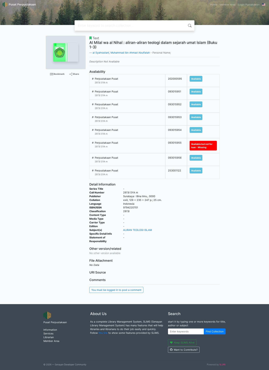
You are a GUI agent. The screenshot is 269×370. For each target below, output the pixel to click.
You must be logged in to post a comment (116, 289)
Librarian (48, 337)
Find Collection (215, 331)
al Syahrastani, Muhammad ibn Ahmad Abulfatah (121, 52)
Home (213, 4)
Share (75, 74)
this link (103, 332)
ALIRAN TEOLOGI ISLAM (137, 230)
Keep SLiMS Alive (184, 342)
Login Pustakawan (249, 4)
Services (48, 333)
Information (50, 329)
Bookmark (58, 74)
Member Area (228, 4)
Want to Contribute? (186, 349)
